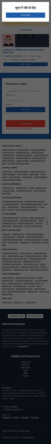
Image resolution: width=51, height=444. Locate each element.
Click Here (25, 15)
